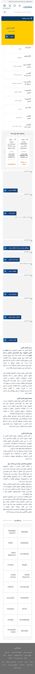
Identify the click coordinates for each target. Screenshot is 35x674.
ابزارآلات (10, 658)
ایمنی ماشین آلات (18, 658)
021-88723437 (6, 8)
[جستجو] (5, 12)
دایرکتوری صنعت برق (13, 665)
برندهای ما (22, 665)
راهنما (26, 662)
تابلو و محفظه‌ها (18, 655)
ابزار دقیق (7, 652)
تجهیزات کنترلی (27, 655)
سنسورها (10, 655)
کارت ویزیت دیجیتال (11, 662)
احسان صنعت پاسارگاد (18, 365)
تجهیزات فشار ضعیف (16, 652)
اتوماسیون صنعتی (27, 652)
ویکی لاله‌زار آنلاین (10, 436)
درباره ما (31, 662)
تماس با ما (20, 662)
